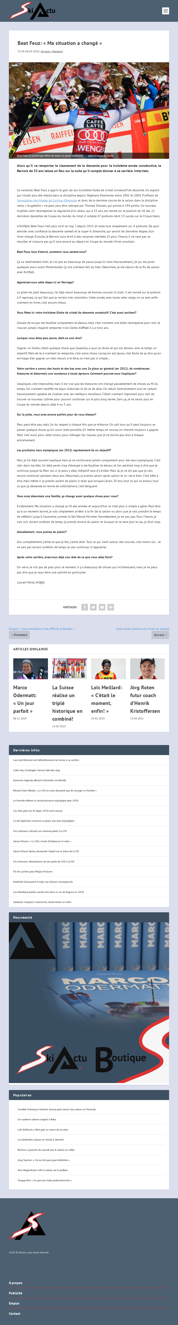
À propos (15, 1283)
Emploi (14, 1303)
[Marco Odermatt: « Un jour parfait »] (30, 668)
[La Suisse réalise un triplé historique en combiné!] (69, 668)
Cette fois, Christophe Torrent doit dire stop (36, 770)
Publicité (15, 1293)
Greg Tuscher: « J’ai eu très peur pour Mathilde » (44, 1160)
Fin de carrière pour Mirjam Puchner (33, 871)
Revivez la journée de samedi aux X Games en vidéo (46, 1149)
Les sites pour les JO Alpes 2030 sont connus (38, 810)
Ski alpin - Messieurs (52, 51)
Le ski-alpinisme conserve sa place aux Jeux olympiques (43, 820)
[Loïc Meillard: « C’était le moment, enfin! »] (108, 668)
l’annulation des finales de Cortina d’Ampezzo (47, 200)
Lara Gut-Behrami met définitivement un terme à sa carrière (46, 760)
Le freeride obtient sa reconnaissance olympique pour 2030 (45, 800)
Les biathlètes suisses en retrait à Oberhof (41, 1139)
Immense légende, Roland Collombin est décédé (39, 780)
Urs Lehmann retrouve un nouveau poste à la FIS (40, 831)
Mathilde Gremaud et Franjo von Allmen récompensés (43, 881)
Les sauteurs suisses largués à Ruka (37, 1119)
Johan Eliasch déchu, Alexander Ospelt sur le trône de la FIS (46, 851)
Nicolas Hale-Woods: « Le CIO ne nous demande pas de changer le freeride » (55, 790)
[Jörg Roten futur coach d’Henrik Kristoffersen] (147, 668)
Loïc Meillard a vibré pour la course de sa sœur (43, 1129)
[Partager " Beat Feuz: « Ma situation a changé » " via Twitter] (93, 607)
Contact (14, 1313)
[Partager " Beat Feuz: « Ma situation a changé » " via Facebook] (84, 607)
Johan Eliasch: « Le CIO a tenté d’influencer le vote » (42, 841)
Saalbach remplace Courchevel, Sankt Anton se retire (42, 902)
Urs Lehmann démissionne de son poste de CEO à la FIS (43, 861)
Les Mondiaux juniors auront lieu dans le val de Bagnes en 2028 (48, 892)
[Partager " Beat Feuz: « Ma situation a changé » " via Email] (102, 607)
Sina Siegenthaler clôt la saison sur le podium (43, 1170)
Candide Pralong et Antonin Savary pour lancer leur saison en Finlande (57, 1109)
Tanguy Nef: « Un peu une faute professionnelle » (45, 1180)
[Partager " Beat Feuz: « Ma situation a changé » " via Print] (110, 607)
